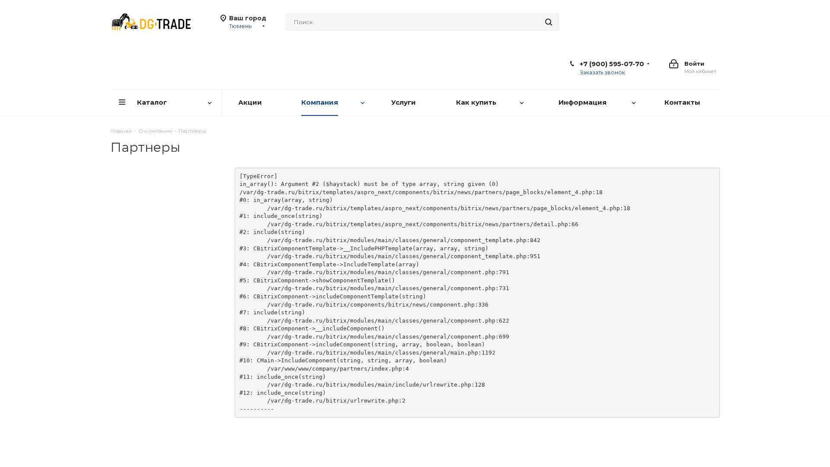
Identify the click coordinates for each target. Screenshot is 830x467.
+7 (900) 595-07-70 (612, 64)
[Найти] (548, 22)
